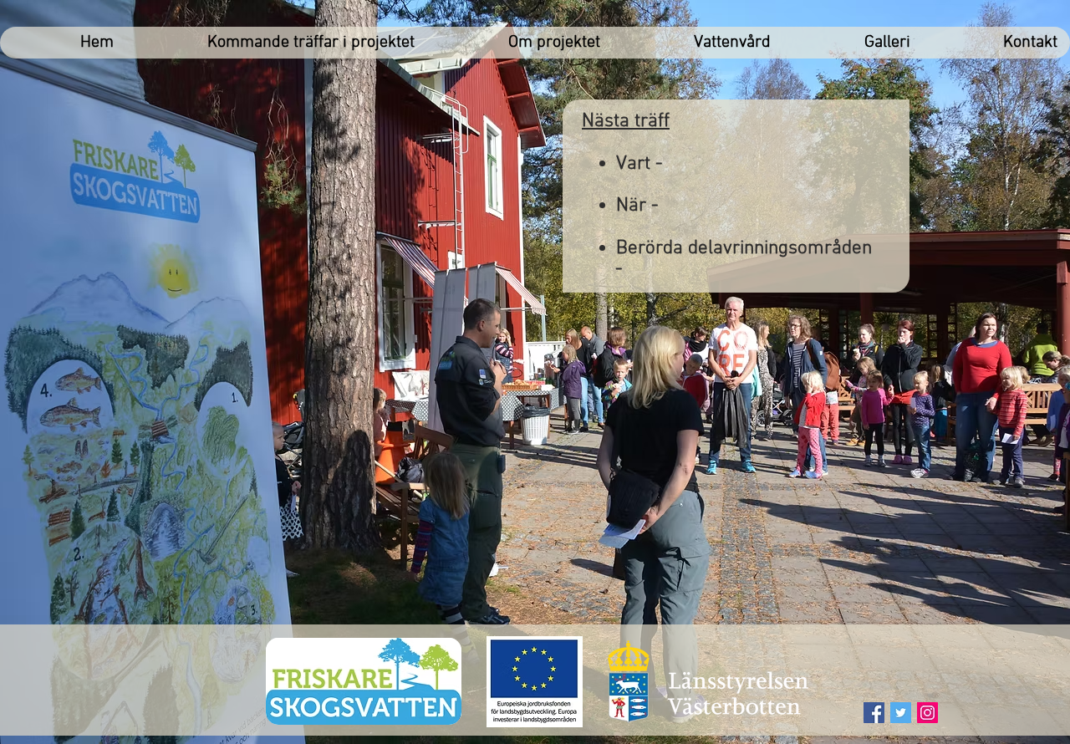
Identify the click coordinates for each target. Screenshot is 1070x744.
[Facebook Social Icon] (874, 712)
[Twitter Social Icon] (900, 712)
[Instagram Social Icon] (927, 712)
